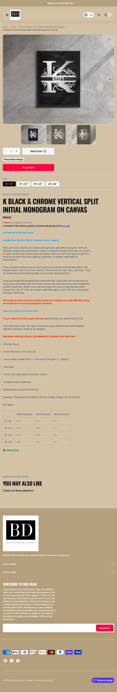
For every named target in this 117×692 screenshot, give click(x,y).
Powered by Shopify (43, 680)
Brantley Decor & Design (22, 680)
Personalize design (13, 159)
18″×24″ (39, 184)
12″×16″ (10, 184)
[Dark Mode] (88, 14)
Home (5, 27)
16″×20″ (24, 184)
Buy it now (29, 167)
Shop (13, 27)
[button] (7, 15)
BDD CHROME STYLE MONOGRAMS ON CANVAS (42, 27)
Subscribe (104, 628)
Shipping (7, 222)
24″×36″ (53, 184)
